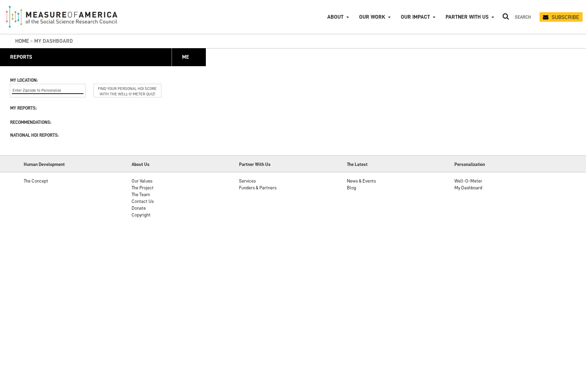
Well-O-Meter (468, 180)
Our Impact (415, 17)
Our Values (142, 180)
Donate (139, 208)
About (335, 17)
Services (247, 180)
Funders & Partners (257, 187)
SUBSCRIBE (565, 17)
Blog (351, 187)
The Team (141, 194)
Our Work (372, 17)
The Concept (36, 180)
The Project (143, 187)
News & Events (361, 180)
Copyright (141, 214)
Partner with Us (467, 17)
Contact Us (143, 201)
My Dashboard (468, 187)
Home (22, 41)
